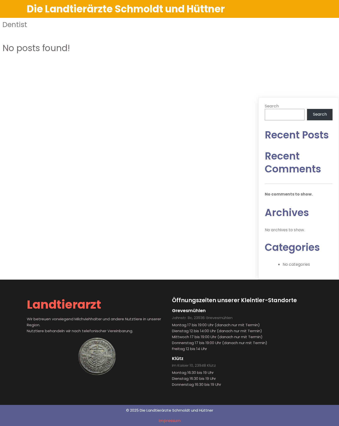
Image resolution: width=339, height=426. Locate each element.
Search (272, 106)
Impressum (170, 421)
